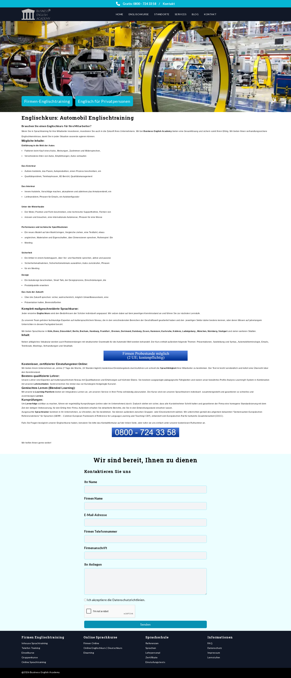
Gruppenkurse (30, 657)
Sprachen (151, 647)
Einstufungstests (155, 662)
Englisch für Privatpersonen (104, 101)
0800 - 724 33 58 (144, 4)
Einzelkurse (28, 652)
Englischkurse (139, 14)
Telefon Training (31, 647)
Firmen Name (93, 498)
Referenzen (152, 643)
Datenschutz (214, 647)
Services (181, 14)
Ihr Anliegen (93, 564)
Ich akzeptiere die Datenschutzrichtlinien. (116, 600)
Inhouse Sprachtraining (35, 643)
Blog (195, 14)
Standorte (161, 14)
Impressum (213, 652)
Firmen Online (91, 643)
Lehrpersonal (153, 652)
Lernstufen (213, 657)
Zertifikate (152, 657)
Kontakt (169, 4)
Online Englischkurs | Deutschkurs (103, 647)
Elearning (89, 652)
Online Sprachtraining (34, 662)
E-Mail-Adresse (95, 515)
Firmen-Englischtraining (47, 101)
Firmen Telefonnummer (100, 531)
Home (119, 14)
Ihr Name (90, 482)
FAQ (209, 643)
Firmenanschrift (95, 548)
